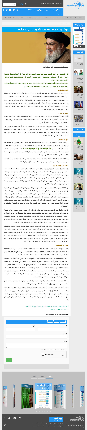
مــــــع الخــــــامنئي (58, 423)
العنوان (65, 334)
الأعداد (49, 376)
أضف (9, 360)
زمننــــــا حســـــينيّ (47, 423)
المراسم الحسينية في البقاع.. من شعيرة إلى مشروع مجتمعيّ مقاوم (56, 18)
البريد (33, 326)
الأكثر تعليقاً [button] (80, 52)
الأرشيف (22, 3)
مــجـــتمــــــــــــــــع (36, 426)
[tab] (79, 52)
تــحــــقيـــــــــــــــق (47, 426)
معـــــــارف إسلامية (65, 24)
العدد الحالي (78, 24)
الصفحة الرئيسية (57, 10)
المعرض (48, 10)
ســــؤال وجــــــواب (58, 426)
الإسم (65, 326)
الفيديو (42, 376)
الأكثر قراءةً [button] (80, 129)
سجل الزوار (40, 10)
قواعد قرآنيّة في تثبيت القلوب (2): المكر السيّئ (20, 18)
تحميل (81, 46)
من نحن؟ (60, 14)
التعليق (65, 342)
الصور (34, 376)
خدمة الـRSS (31, 10)
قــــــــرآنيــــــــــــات (36, 423)
